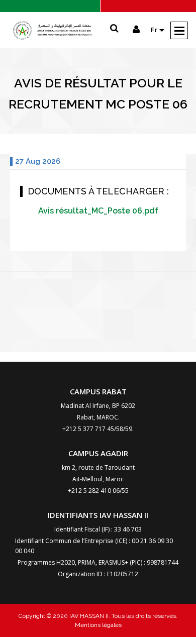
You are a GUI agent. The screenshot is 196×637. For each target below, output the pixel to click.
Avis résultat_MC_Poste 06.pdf (98, 211)
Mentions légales (98, 624)
